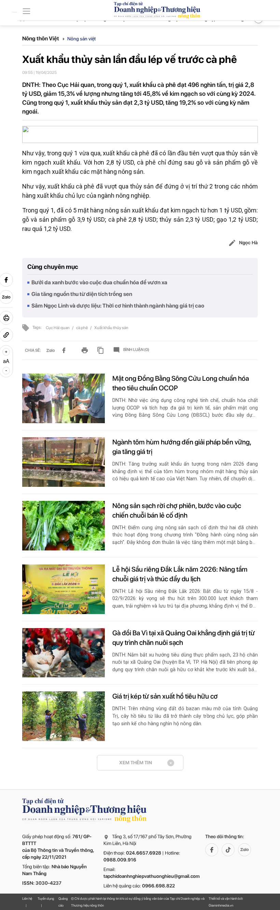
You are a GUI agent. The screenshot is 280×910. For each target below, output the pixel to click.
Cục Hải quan (58, 327)
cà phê (82, 327)
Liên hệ (27, 898)
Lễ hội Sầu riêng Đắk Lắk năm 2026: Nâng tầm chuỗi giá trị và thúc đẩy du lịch (180, 574)
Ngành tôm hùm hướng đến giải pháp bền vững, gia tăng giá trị (181, 447)
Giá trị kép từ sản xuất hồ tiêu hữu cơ (165, 696)
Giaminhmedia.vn (221, 905)
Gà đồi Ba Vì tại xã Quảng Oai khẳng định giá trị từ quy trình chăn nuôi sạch (183, 638)
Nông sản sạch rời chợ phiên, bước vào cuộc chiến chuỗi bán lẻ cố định (176, 510)
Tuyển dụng (46, 898)
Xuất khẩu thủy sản (111, 327)
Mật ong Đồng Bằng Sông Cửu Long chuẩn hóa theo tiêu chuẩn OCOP (180, 383)
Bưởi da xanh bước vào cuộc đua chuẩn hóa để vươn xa (99, 282)
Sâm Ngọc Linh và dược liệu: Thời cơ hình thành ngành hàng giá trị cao (117, 305)
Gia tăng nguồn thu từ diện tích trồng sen (81, 294)
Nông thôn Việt (41, 38)
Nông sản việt (81, 38)
